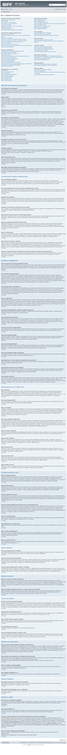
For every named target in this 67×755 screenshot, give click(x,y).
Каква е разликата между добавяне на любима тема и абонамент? (48, 55)
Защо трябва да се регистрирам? (8, 19)
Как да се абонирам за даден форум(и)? (42, 58)
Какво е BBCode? (4, 70)
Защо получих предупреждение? (8, 61)
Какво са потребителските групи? (41, 22)
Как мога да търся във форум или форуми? (43, 46)
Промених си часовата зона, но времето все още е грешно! (13, 39)
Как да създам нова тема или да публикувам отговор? (12, 51)
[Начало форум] (8, 4)
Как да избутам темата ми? (7, 66)
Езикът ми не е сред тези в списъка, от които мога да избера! (14, 40)
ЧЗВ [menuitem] (11, 9)
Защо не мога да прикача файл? (8, 59)
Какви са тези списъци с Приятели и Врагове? (43, 39)
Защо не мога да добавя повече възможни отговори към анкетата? (15, 56)
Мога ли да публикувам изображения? (9, 74)
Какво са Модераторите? (39, 21)
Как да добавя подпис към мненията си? (9, 53)
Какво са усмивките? (5, 73)
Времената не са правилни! (7, 37)
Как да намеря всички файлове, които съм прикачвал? (45, 65)
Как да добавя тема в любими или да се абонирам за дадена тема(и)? (48, 57)
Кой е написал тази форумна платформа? (43, 69)
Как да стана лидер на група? (40, 24)
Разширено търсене (65, 5)
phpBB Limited (53, 701)
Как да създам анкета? (6, 54)
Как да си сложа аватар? (6, 43)
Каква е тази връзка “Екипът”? (40, 28)
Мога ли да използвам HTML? (7, 71)
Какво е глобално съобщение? (7, 75)
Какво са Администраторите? (40, 19)
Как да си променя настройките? (8, 34)
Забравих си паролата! (6, 27)
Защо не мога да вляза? (6, 24)
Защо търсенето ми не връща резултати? (43, 47)
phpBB (29, 744)
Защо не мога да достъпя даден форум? (9, 58)
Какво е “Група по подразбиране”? (41, 27)
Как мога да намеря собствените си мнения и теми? (45, 51)
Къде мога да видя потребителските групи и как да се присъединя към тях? (50, 23)
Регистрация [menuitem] (59, 9)
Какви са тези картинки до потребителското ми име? (12, 41)
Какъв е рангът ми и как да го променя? (9, 44)
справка (43, 719)
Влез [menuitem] (65, 9)
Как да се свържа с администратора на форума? (44, 74)
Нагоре (4, 93)
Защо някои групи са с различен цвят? (42, 26)
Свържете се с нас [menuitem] (25, 742)
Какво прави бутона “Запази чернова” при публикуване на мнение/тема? (16, 63)
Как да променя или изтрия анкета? (8, 57)
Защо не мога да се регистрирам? (8, 22)
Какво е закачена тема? (6, 78)
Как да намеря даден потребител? (41, 50)
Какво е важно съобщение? (7, 76)
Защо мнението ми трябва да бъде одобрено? (10, 64)
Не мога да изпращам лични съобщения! (42, 32)
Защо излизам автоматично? (7, 28)
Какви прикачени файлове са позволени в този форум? (45, 64)
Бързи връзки (5, 9)
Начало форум (6, 11)
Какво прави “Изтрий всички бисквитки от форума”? (12, 29)
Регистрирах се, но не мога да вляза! (9, 23)
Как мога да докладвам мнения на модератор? (11, 62)
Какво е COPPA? (4, 21)
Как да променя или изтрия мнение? (8, 52)
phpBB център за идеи (6, 711)
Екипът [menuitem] (33, 742)
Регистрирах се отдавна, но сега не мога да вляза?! (12, 26)
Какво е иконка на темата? (6, 80)
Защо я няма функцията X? (40, 70)
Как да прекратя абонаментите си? (41, 59)
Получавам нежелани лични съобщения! (42, 34)
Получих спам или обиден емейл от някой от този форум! (46, 35)
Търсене (62, 5)
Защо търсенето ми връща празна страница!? (43, 49)
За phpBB (53, 702)
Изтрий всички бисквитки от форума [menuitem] (44, 742)
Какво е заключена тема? (6, 79)
